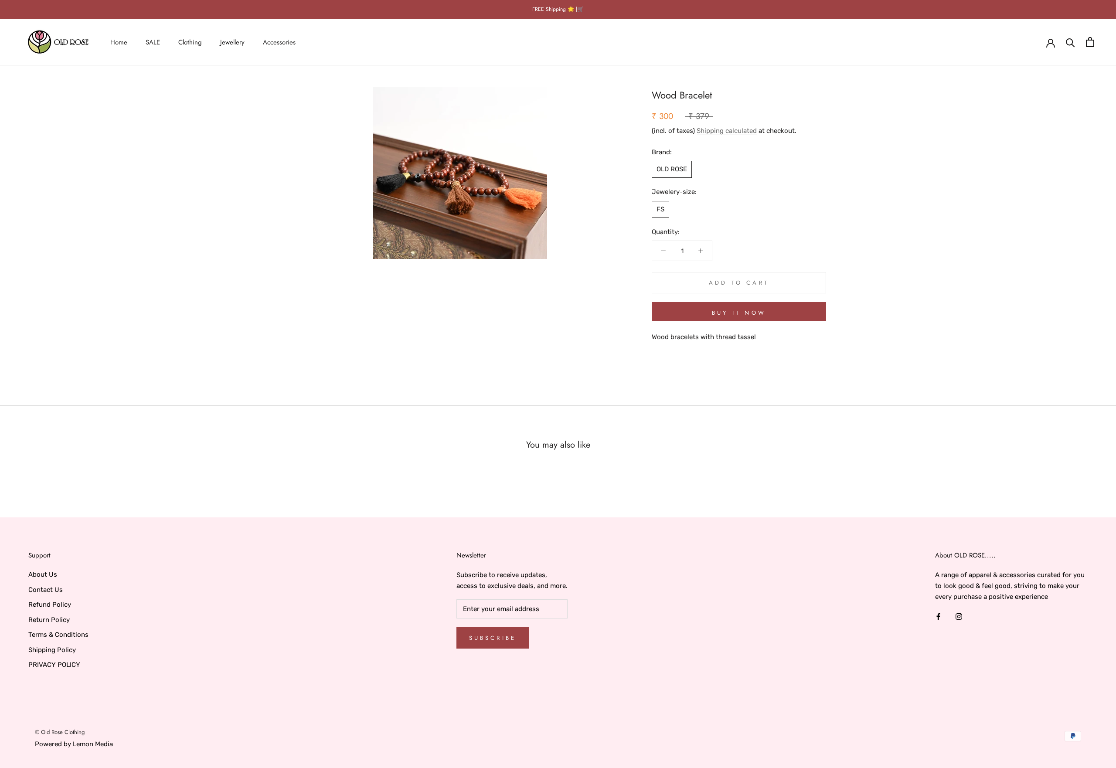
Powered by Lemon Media (74, 744)
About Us (42, 574)
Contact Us (45, 590)
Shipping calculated (727, 130)
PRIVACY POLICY (54, 665)
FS (660, 209)
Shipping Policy (52, 650)
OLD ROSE (672, 169)
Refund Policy (49, 604)
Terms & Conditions (58, 635)
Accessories (279, 42)
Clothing (190, 42)
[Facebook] (938, 616)
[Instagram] (959, 616)
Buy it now (739, 313)
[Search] (1070, 42)
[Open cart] (1090, 42)
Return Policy (49, 620)
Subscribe (493, 638)
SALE (153, 42)
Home (118, 42)
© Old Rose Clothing (60, 732)
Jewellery (232, 42)
